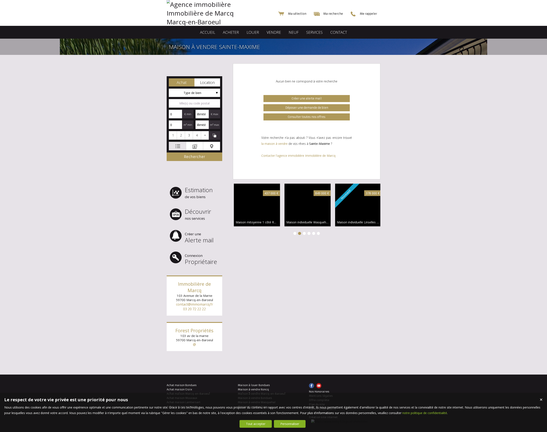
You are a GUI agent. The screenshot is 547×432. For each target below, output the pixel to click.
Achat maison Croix (179, 389)
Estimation (199, 192)
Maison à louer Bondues (254, 385)
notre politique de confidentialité (424, 413)
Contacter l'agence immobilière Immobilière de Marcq (298, 156)
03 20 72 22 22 (194, 309)
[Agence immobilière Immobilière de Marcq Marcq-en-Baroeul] (209, 22)
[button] (181, 82)
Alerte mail (199, 237)
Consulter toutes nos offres (306, 117)
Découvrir (198, 214)
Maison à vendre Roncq (253, 389)
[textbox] (194, 103)
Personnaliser (289, 424)
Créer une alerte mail (307, 98)
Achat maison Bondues (182, 385)
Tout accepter (255, 424)
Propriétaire (201, 259)
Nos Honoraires (319, 391)
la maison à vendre (274, 144)
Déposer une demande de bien (306, 108)
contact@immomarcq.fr (194, 304)
